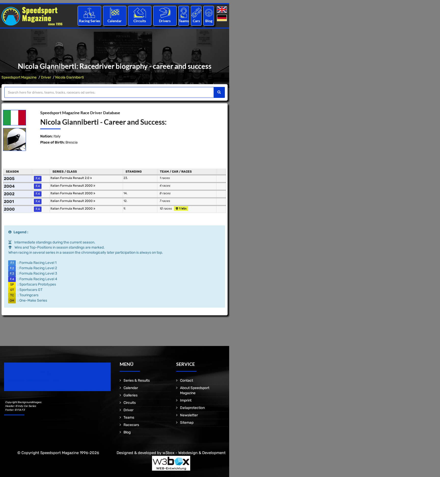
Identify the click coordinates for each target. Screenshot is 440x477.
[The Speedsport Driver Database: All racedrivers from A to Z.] (165, 12)
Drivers (165, 21)
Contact (186, 380)
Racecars (131, 425)
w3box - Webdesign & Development (194, 452)
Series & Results (136, 380)
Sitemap (187, 422)
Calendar (114, 21)
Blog (208, 21)
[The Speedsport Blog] (209, 12)
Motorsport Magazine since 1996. (33, 380)
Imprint (185, 400)
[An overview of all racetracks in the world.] (139, 12)
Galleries (130, 395)
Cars (196, 21)
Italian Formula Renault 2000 (71, 185)
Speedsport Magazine (19, 77)
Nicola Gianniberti (69, 77)
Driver (46, 77)
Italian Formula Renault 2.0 (70, 178)
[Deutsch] (222, 18)
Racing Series (89, 21)
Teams (184, 21)
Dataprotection (192, 408)
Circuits (139, 21)
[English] (222, 10)
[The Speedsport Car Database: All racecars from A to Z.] (196, 12)
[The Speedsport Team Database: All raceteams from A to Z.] (184, 12)
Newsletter (189, 415)
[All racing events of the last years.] (114, 12)
